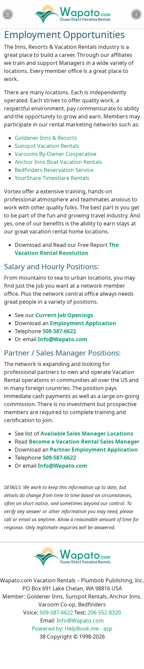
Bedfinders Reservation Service (54, 170)
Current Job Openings (64, 315)
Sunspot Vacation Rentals (47, 146)
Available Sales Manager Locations (87, 433)
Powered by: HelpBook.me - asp (72, 628)
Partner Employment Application (94, 449)
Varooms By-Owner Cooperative (55, 154)
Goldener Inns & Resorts (46, 137)
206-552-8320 (104, 612)
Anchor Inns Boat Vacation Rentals (58, 162)
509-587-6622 (59, 331)
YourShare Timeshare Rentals (52, 178)
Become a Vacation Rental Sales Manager (84, 441)
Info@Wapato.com (62, 339)
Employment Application (83, 323)
